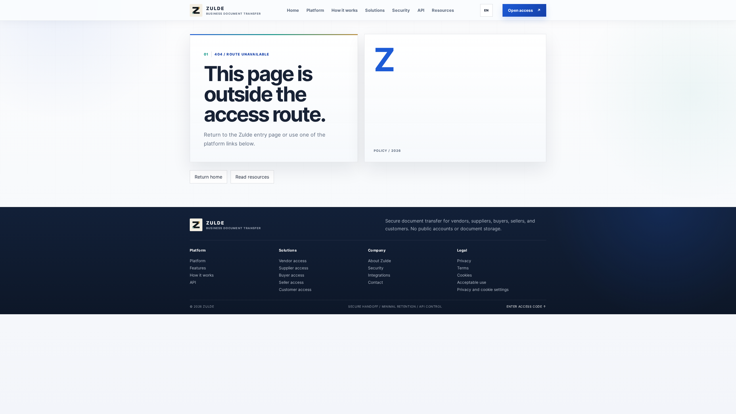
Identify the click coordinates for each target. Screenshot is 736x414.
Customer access (295, 289)
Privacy (464, 260)
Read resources (252, 177)
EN (486, 10)
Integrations (379, 275)
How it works (344, 10)
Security (401, 10)
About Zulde (379, 260)
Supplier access (293, 268)
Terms (463, 268)
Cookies (464, 275)
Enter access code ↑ (526, 306)
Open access (524, 10)
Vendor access (292, 260)
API (420, 10)
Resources (443, 10)
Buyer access (291, 275)
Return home (208, 177)
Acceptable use (471, 282)
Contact (375, 282)
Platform (315, 10)
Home (293, 10)
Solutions (375, 10)
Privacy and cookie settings (483, 289)
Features (198, 268)
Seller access (291, 282)
